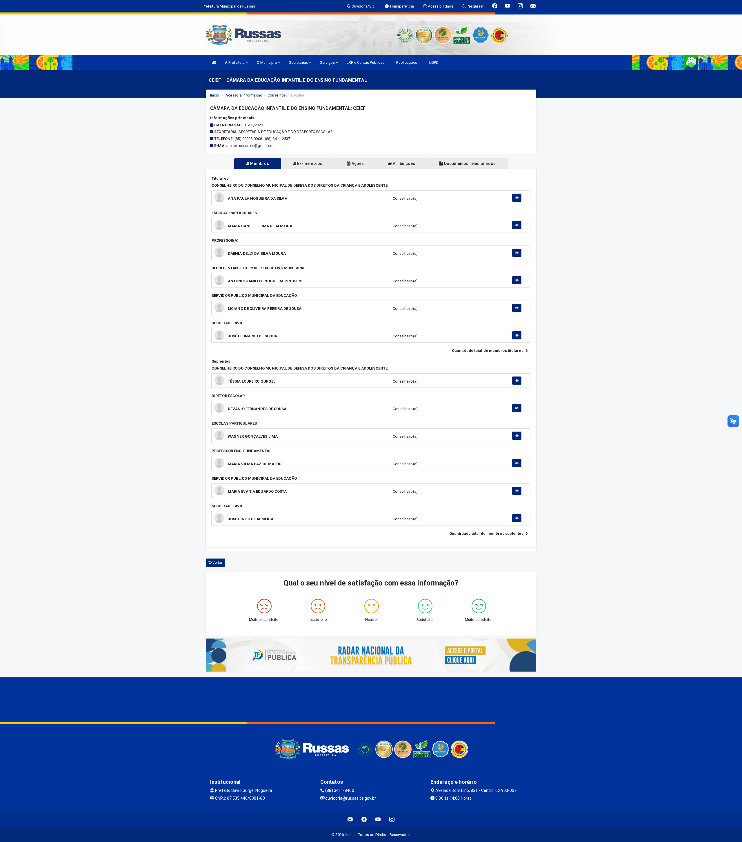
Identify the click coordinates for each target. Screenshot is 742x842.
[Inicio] (214, 62)
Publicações (407, 62)
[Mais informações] (516, 198)
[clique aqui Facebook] (364, 819)
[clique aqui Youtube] (378, 819)
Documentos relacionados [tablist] (469, 163)
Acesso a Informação (243, 95)
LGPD (434, 62)
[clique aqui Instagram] (392, 819)
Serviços (328, 62)
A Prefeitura (235, 62)
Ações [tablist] (357, 163)
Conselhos (277, 95)
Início (214, 95)
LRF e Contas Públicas (366, 62)
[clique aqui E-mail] (350, 819)
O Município (267, 62)
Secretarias (299, 62)
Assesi (351, 834)
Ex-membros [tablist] (309, 163)
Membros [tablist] (259, 163)
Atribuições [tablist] (403, 163)
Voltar (217, 563)
